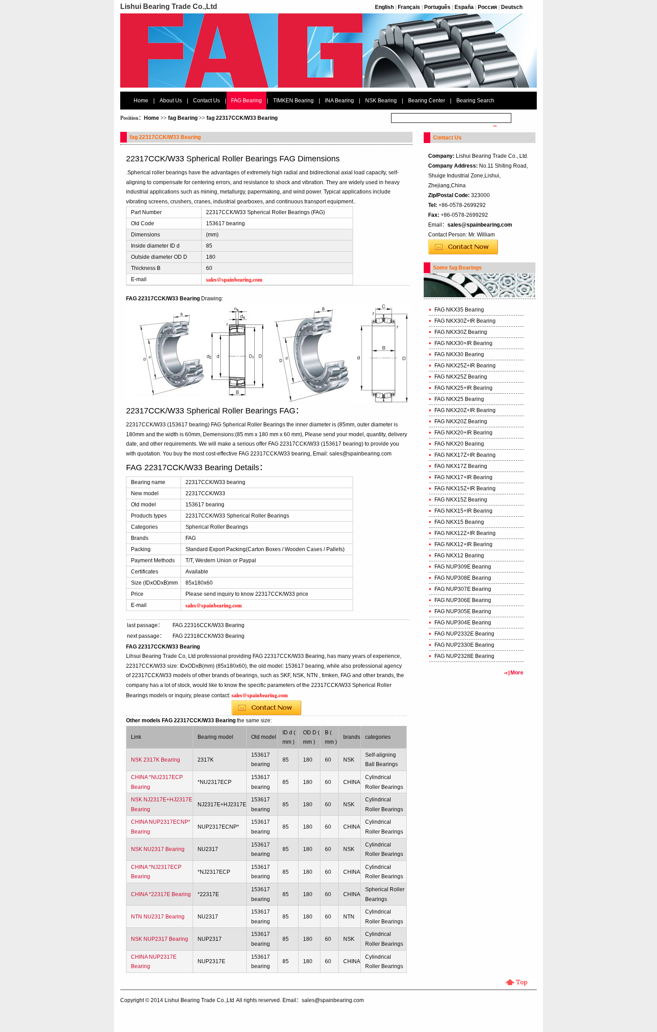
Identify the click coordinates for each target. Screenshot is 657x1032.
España (464, 7)
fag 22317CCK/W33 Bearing (242, 118)
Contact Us (206, 100)
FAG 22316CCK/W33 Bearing (208, 625)
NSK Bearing (381, 100)
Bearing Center (426, 100)
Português (437, 7)
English (384, 7)
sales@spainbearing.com (479, 225)
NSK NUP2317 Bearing (159, 939)
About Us (171, 100)
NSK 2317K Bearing (155, 760)
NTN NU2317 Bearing (158, 917)
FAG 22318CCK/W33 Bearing (208, 636)
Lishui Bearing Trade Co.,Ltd (199, 1000)
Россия (487, 7)
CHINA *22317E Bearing (161, 894)
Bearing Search (475, 100)
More (516, 673)
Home (141, 100)
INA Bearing (339, 100)
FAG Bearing (246, 100)
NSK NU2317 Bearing (158, 849)
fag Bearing (183, 118)
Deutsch (511, 7)
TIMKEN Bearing (293, 100)
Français (409, 7)
